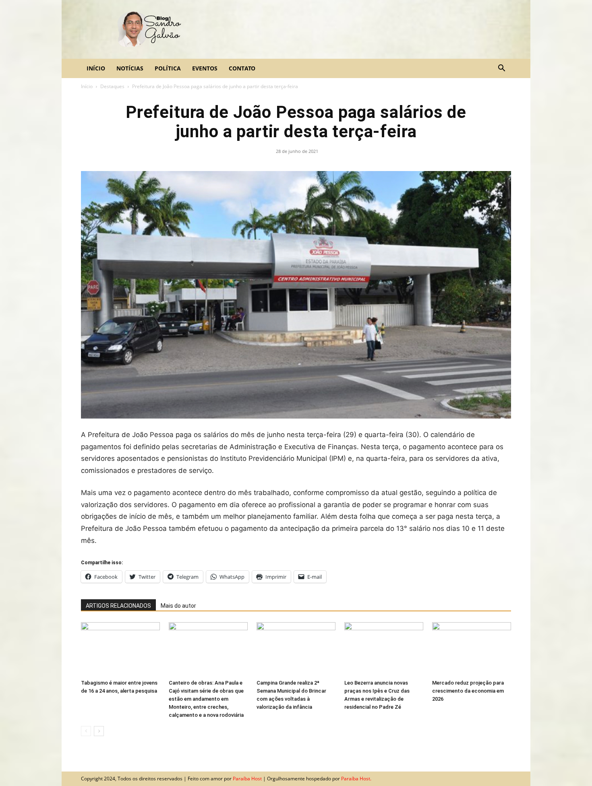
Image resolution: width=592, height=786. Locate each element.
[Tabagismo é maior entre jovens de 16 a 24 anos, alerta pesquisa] (120, 649)
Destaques (112, 86)
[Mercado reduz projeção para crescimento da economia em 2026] (471, 649)
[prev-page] (86, 731)
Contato (242, 68)
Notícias (129, 68)
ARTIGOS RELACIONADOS (118, 605)
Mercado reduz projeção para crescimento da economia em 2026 (468, 691)
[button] (501, 68)
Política (168, 68)
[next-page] (99, 731)
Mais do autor (178, 605)
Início (96, 68)
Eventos (204, 68)
